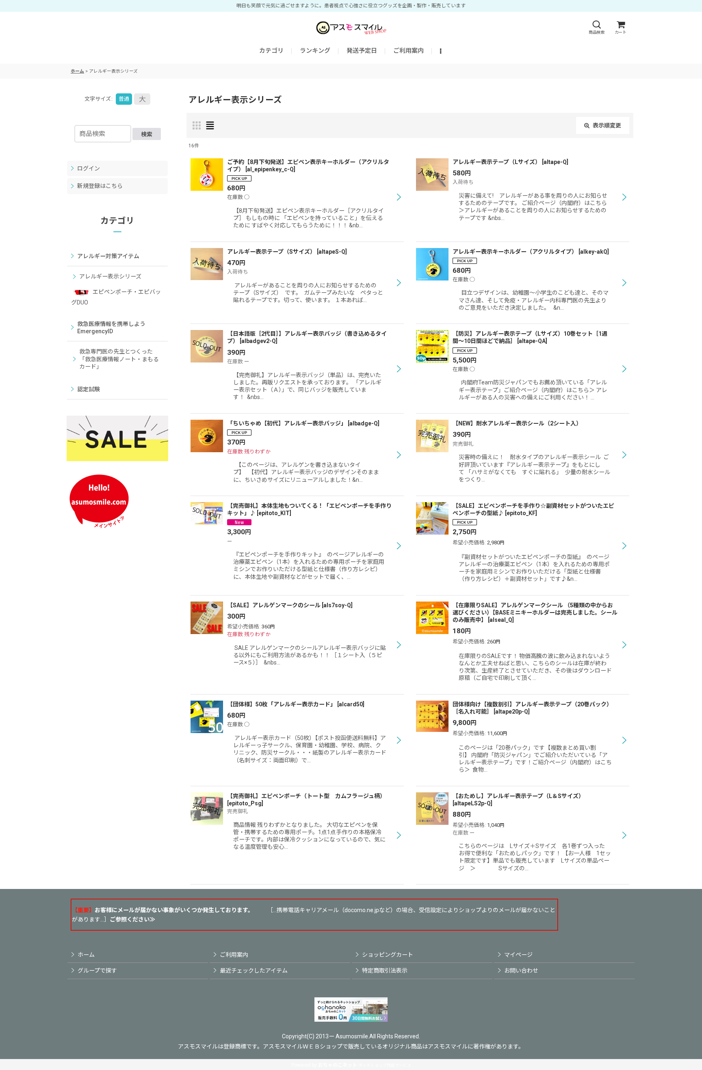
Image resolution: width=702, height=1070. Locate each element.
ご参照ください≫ (132, 919)
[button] (596, 27)
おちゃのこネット (337, 1065)
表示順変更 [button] (607, 125)
